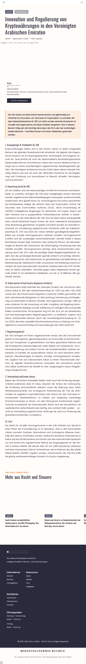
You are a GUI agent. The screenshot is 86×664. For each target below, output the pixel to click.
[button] (82, 2)
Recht (9, 12)
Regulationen (21, 12)
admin (7, 38)
